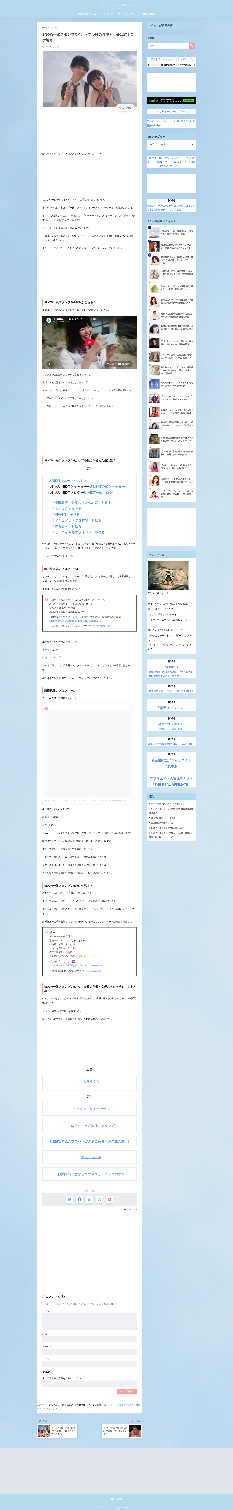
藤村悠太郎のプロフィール (162, 817)
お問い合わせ (149, 14)
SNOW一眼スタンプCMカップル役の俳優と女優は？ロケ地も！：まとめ (171, 835)
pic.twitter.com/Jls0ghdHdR (88, 621)
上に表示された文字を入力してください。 (64, 1378)
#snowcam (97, 965)
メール (46, 1346)
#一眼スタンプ (83, 965)
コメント (47, 1311)
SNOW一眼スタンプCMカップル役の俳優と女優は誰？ (171, 810)
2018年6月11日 (93, 970)
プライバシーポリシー (128, 14)
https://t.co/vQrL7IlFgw (64, 965)
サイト (45, 1359)
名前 (45, 1334)
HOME (118, 1498)
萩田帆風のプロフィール (161, 822)
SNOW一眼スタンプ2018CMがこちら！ (168, 803)
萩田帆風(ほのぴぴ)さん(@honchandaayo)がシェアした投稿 (70, 800)
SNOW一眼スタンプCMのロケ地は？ (167, 827)
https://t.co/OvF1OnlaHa (61, 621)
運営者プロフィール (87, 14)
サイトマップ (107, 14)
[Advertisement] (89, 133)
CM (135, 1209)
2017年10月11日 (104, 626)
